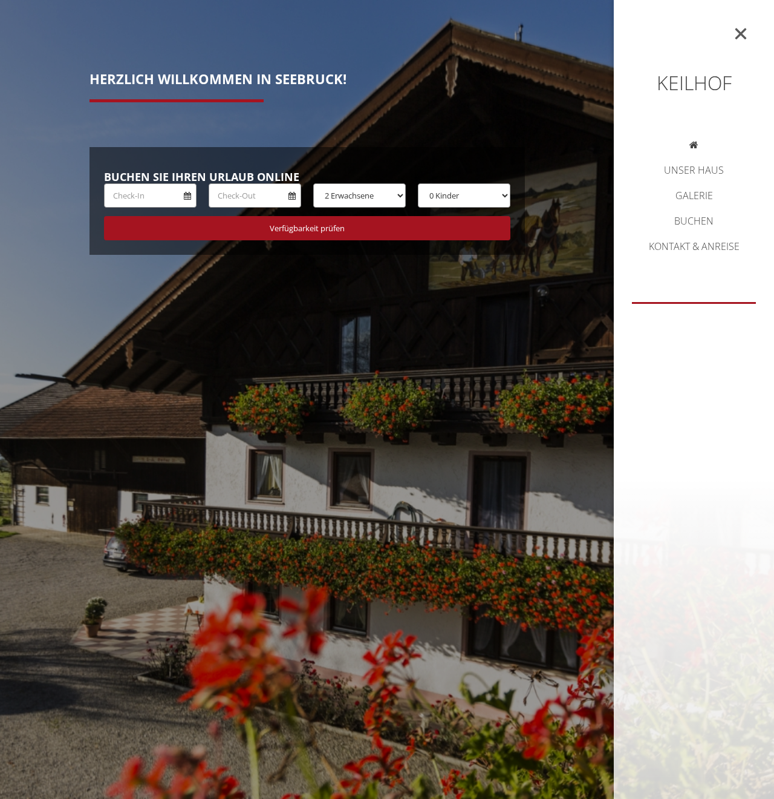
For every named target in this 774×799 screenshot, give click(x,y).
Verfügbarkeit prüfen (307, 228)
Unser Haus (694, 171)
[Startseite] (693, 146)
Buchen (694, 222)
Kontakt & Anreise (694, 247)
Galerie (694, 196)
